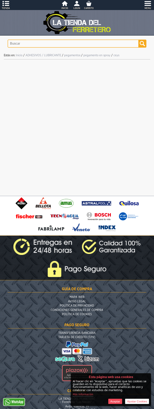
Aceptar (115, 401)
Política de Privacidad (77, 305)
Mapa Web (77, 297)
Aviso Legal (77, 301)
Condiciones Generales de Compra (77, 310)
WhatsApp (17, 402)
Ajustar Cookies (137, 401)
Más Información (83, 394)
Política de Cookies (77, 314)
